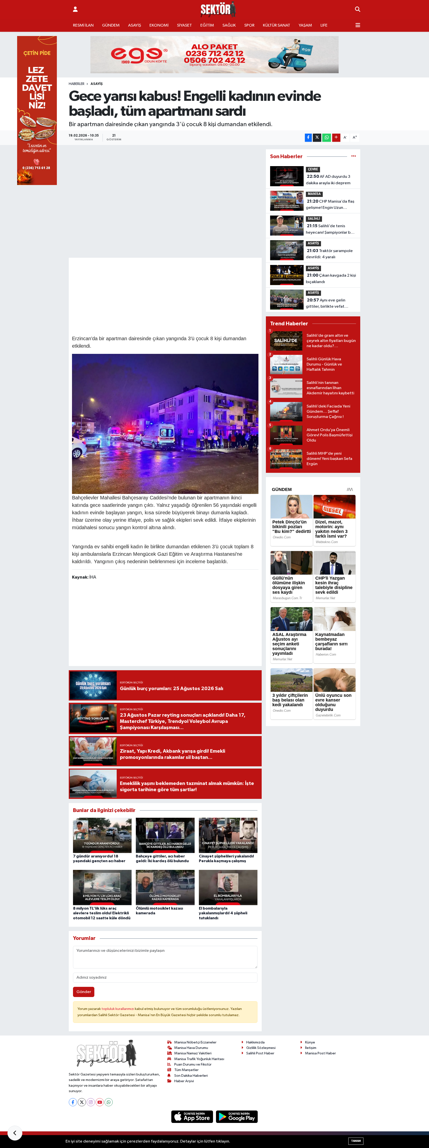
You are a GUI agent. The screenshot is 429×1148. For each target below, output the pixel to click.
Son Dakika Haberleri (191, 1075)
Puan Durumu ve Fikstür (193, 1064)
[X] (82, 1102)
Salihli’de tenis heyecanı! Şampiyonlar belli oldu (331, 230)
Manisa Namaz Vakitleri (193, 1053)
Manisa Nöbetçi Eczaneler (195, 1042)
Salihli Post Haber (260, 1053)
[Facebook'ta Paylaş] (308, 138)
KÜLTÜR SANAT (276, 25)
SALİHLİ (314, 219)
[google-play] (237, 1116)
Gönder (83, 992)
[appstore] (192, 1116)
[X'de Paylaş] (317, 138)
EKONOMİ (159, 25)
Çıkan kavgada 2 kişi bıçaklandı (331, 278)
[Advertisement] (165, 296)
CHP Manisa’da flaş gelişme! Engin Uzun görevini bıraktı (330, 205)
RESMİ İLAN (83, 25)
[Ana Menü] (358, 25)
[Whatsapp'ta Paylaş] (326, 138)
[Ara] (357, 9)
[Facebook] (73, 1102)
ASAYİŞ (134, 25)
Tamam (356, 1141)
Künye (310, 1042)
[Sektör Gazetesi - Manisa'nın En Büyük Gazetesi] (218, 9)
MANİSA (314, 194)
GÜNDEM (111, 25)
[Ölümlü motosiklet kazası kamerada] (165, 887)
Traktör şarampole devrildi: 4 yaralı (329, 254)
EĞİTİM (207, 25)
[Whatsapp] (109, 1102)
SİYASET (184, 25)
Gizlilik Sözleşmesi (261, 1048)
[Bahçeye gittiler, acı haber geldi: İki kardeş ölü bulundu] (165, 835)
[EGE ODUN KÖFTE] (214, 54)
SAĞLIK (229, 25)
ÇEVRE (313, 169)
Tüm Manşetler (186, 1070)
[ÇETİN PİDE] (37, 110)
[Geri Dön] (14, 1133)
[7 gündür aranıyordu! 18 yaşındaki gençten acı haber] (102, 835)
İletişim (310, 1048)
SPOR (249, 25)
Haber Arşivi (184, 1081)
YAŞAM (305, 25)
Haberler (76, 84)
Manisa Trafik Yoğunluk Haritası (199, 1059)
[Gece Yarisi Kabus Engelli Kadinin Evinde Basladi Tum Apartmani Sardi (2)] (165, 423)
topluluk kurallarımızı (118, 1009)
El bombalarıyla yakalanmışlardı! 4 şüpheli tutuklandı (223, 913)
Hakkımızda (255, 1042)
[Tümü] (353, 156)
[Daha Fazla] (336, 138)
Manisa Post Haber (320, 1053)
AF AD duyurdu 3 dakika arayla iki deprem (328, 179)
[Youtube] (100, 1102)
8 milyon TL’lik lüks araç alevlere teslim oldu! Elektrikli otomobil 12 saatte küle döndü (101, 913)
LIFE (324, 25)
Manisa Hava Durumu (191, 1048)
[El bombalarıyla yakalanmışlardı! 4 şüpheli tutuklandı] (228, 887)
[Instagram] (91, 1102)
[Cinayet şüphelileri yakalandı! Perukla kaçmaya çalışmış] (228, 835)
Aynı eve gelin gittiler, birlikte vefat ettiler (325, 304)
